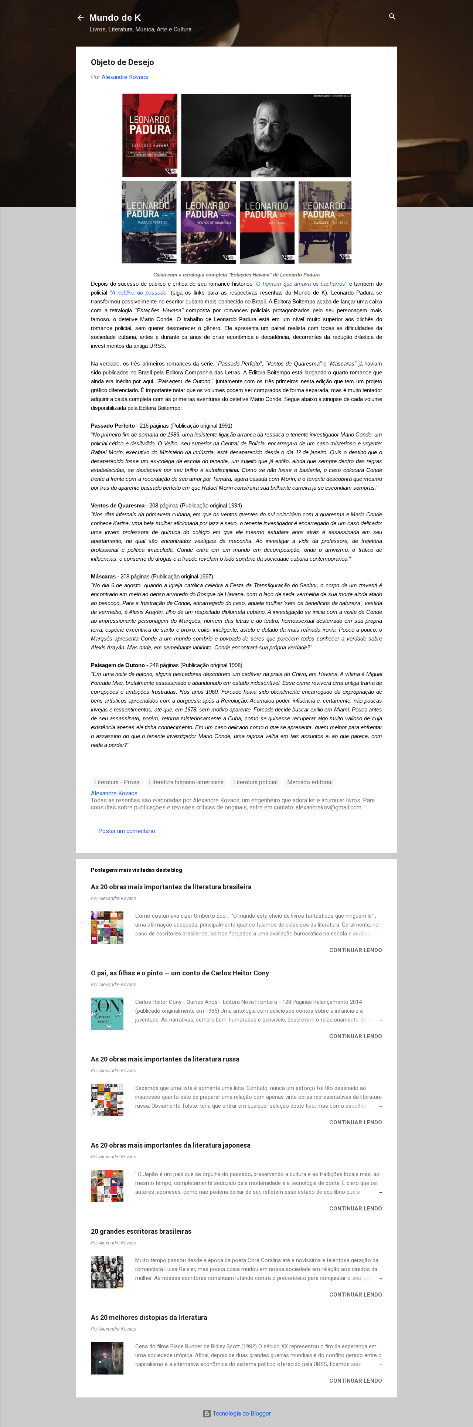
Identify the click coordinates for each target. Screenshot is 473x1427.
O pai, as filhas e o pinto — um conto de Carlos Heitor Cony (180, 973)
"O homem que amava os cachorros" (300, 284)
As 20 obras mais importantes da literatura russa (165, 1059)
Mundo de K (115, 18)
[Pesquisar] (392, 17)
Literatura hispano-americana (186, 782)
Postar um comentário (126, 831)
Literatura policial (255, 782)
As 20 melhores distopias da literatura (149, 1317)
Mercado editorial (310, 782)
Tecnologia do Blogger (241, 1413)
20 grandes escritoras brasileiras (141, 1231)
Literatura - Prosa (116, 782)
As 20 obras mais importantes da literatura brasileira (171, 887)
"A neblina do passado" (139, 292)
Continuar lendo (355, 950)
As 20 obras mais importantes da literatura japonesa (171, 1145)
